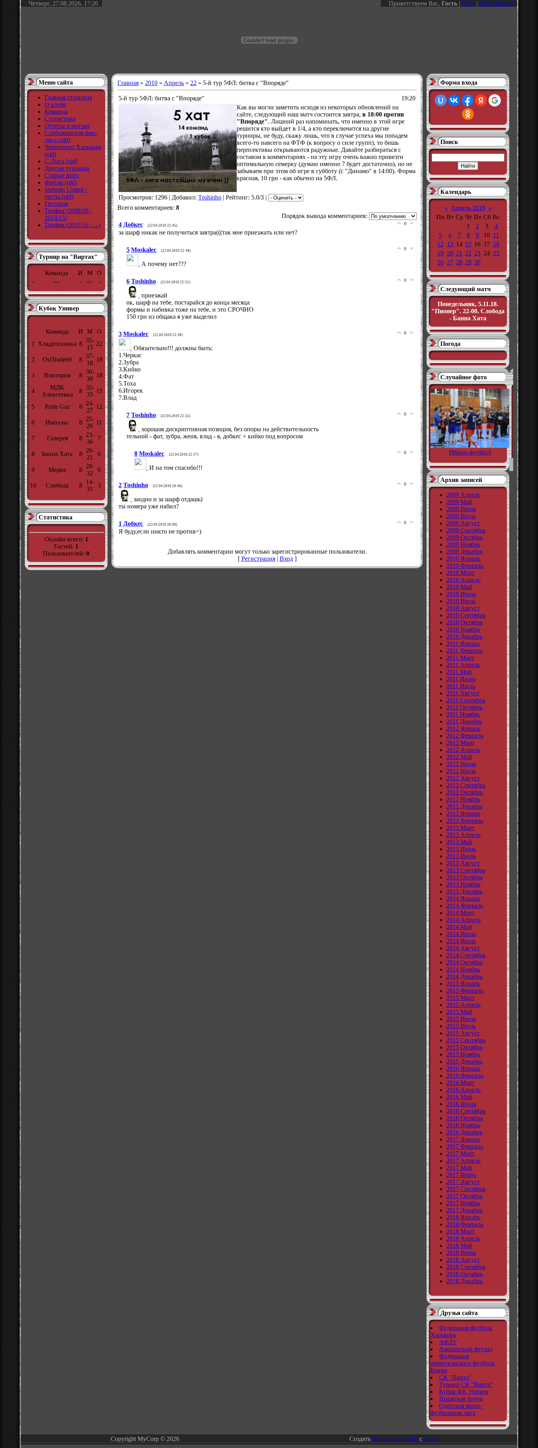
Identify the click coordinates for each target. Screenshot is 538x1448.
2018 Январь (463, 1217)
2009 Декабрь (464, 551)
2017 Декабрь (464, 1210)
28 (459, 262)
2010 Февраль (464, 565)
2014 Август (463, 948)
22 (193, 82)
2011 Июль (460, 686)
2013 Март (460, 827)
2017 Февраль (464, 1146)
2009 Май (459, 502)
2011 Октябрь (464, 707)
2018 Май (459, 1245)
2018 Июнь (461, 1252)
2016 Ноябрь (463, 1125)
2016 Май (459, 1096)
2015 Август (463, 1033)
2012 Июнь (461, 764)
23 (477, 253)
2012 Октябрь (464, 792)
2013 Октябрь (464, 877)
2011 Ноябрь (463, 714)
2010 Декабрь (464, 636)
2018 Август (463, 1259)
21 (459, 253)
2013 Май (459, 842)
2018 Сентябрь (466, 1266)
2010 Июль (461, 601)
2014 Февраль (464, 905)
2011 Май (459, 672)
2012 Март (460, 742)
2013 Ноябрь (463, 884)
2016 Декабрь (464, 1132)
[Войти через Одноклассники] (468, 114)
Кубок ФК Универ (463, 1391)
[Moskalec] (133, 263)
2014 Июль (461, 941)
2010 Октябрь (464, 622)
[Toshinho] (133, 295)
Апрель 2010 (468, 208)
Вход (468, 3)
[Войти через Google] (494, 100)
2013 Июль (461, 856)
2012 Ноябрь (463, 799)
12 (440, 244)
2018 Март (460, 1231)
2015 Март (460, 997)
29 (468, 262)
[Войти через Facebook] (467, 100)
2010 (151, 82)
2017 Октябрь (464, 1196)
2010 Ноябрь (463, 629)
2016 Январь (463, 1068)
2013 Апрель (463, 834)
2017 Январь (463, 1139)
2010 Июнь (461, 594)
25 (496, 253)
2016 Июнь (461, 1104)
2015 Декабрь (464, 1061)
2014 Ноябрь (463, 969)
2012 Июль (461, 771)
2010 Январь (463, 558)
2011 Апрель (463, 664)
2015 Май (459, 1011)
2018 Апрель (463, 1238)
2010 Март (460, 572)
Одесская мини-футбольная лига (456, 1409)
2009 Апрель (463, 494)
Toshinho (209, 197)
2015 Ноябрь (463, 1054)
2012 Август (463, 778)
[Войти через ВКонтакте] (454, 100)
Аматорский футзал (465, 1349)
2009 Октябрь (464, 537)
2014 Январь (463, 898)
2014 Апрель (463, 919)
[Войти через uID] (441, 100)
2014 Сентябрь (466, 955)
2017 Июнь (461, 1174)
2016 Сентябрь (466, 1111)
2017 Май (459, 1167)
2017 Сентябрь (466, 1189)
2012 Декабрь (464, 806)
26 (440, 262)
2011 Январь (463, 643)
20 (450, 253)
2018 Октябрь (464, 1274)
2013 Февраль (464, 820)
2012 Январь (463, 728)
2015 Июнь (461, 1019)
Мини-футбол (470, 452)
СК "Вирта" (455, 1377)
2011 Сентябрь (465, 700)
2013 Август (463, 863)
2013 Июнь (461, 849)
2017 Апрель (463, 1160)
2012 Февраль (464, 735)
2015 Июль (461, 1026)
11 (496, 235)
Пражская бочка (460, 1398)
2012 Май (459, 757)
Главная (128, 82)
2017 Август (463, 1181)
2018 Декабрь (464, 1281)
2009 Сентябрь (466, 530)
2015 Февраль (464, 990)
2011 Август (462, 693)
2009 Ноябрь (463, 544)
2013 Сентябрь (466, 870)
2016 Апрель (463, 1089)
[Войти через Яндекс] (481, 100)
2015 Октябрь (464, 1047)
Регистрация (496, 3)
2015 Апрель (463, 1004)
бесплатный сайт (395, 1438)
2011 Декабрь (464, 721)
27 (450, 262)
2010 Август (463, 608)
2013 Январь (463, 813)
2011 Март (460, 657)
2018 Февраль (464, 1224)
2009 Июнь (461, 509)
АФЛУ (448, 1342)
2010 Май (459, 587)
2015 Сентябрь (466, 1040)
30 (477, 262)
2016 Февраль (464, 1075)
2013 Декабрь (464, 891)
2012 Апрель (463, 749)
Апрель (174, 82)
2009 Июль (461, 516)
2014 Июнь (461, 934)
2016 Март (460, 1082)
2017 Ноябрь (463, 1203)
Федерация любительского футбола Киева (462, 1363)
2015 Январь (463, 983)
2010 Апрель (463, 579)
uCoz (430, 1438)
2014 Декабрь (464, 976)
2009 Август (463, 523)
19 (440, 253)
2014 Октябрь (464, 962)
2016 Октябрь (464, 1118)
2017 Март (460, 1153)
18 (496, 244)
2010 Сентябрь (466, 615)
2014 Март (460, 912)
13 (450, 244)
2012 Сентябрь (466, 785)
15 (468, 244)
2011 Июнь (461, 679)
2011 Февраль (464, 650)
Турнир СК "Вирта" (466, 1384)
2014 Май (459, 926)
